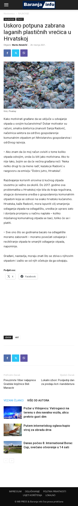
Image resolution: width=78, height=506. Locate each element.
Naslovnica (9, 13)
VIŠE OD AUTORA (38, 400)
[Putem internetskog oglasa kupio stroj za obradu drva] (13, 430)
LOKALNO (50, 495)
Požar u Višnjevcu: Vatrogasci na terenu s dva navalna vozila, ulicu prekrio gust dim (46, 412)
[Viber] (24, 53)
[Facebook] (7, 53)
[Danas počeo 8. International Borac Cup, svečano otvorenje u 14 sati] (13, 447)
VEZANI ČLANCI (14, 400)
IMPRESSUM (15, 491)
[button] (6, 5)
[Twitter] (15, 53)
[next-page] (11, 460)
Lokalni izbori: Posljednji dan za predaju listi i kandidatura (57, 382)
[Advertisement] (39, 306)
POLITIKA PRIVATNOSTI (54, 491)
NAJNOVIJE (23, 13)
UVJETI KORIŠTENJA (32, 495)
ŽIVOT (20, 19)
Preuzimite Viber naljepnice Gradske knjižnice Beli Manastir (20, 384)
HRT (17, 337)
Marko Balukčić (19, 44)
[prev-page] (6, 460)
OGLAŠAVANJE (32, 491)
